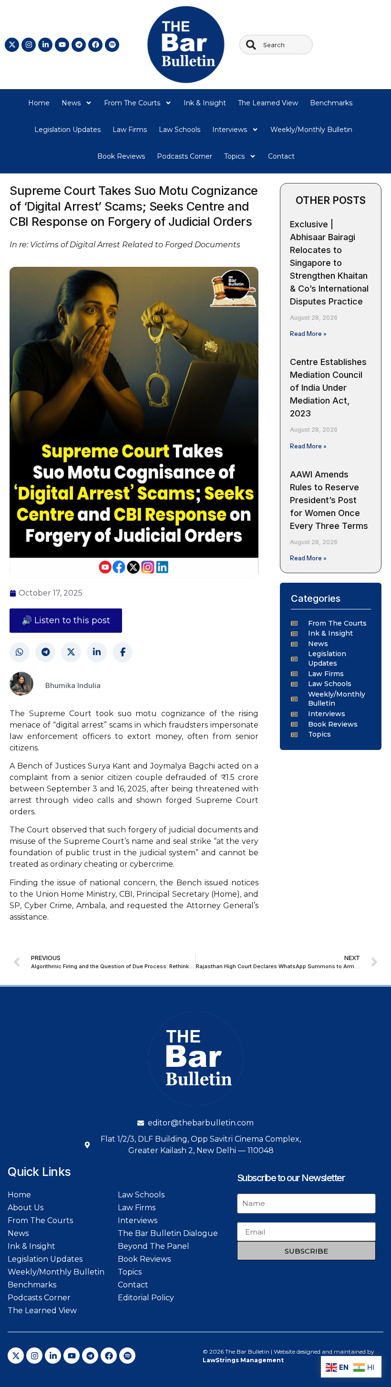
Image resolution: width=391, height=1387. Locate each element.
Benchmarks (331, 103)
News (71, 103)
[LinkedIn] (97, 652)
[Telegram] (79, 45)
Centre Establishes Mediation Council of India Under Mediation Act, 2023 (328, 387)
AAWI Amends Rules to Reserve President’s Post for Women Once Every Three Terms (329, 500)
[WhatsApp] (20, 652)
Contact (281, 156)
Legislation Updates (67, 129)
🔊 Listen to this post (65, 620)
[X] (71, 652)
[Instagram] (28, 45)
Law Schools (179, 129)
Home (39, 103)
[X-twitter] (12, 45)
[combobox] (276, 44)
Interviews (229, 129)
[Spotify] (112, 45)
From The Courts (132, 103)
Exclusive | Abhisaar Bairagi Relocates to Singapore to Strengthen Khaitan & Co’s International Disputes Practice (329, 262)
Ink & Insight (205, 103)
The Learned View (268, 103)
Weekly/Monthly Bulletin (311, 129)
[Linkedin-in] (45, 45)
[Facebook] (95, 45)
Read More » (308, 333)
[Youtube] (62, 45)
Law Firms (130, 129)
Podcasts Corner (184, 156)
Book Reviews (121, 156)
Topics (234, 156)
